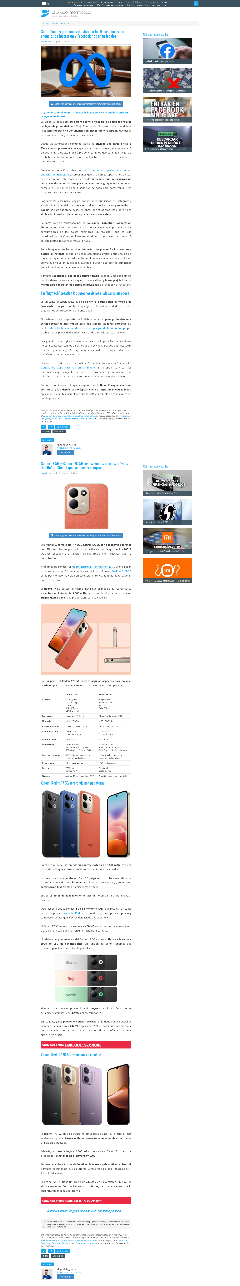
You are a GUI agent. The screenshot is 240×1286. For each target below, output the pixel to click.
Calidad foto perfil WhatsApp (158, 2)
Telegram (66, 418)
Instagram (45, 418)
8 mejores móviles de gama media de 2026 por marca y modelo (84, 1211)
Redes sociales (59, 431)
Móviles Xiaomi (58, 1255)
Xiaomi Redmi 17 (91, 2)
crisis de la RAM (70, 913)
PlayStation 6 (76, 2)
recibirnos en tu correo (83, 418)
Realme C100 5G (121, 571)
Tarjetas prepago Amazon (112, 2)
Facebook (122, 416)
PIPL (98, 5)
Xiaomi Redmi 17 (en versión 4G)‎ (92, 566)
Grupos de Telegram (134, 2)
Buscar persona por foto (155, 5)
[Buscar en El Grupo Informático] (196, 3)
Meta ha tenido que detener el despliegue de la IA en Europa (88, 328)
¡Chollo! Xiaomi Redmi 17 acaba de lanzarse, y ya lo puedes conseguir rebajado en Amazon (85, 114)
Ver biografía (65, 452)
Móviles (45, 1255)
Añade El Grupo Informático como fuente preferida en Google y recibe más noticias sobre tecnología (87, 103)
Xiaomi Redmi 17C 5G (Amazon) (83, 1200)
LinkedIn (78, 448)
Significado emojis (135, 5)
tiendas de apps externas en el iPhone (68, 367)
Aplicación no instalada (83, 5)
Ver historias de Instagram (113, 5)
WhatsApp (56, 418)
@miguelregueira (64, 448)
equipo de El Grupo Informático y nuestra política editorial (70, 416)
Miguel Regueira (48, 41)
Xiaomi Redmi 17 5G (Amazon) (83, 1044)
